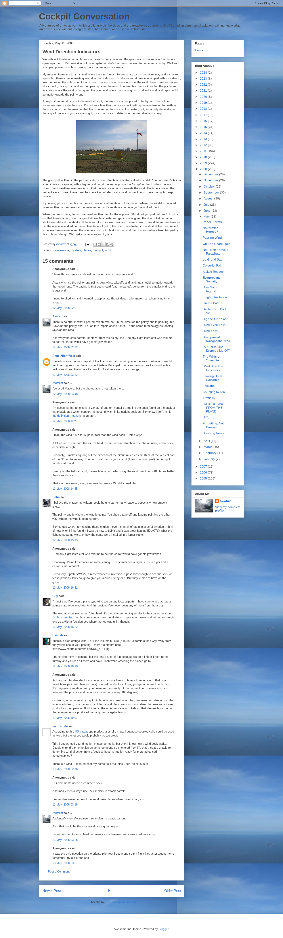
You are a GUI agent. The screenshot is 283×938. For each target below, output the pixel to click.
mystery (76, 250)
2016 (204, 121)
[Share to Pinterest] (112, 244)
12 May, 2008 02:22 (65, 347)
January (210, 459)
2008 (204, 169)
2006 (204, 472)
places (87, 250)
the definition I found (65, 415)
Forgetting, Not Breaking (213, 425)
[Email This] (95, 244)
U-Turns (208, 417)
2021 (204, 90)
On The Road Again (216, 244)
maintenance (61, 250)
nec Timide (60, 726)
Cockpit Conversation (84, 16)
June (207, 210)
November (211, 180)
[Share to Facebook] (107, 244)
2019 (204, 102)
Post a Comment (59, 871)
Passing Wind (212, 237)
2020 (204, 96)
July (207, 204)
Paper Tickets (212, 222)
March (208, 447)
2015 (204, 127)
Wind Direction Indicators (213, 368)
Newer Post (51, 891)
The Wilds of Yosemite (211, 358)
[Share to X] (103, 244)
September (212, 192)
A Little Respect (213, 271)
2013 (204, 139)
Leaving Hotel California (212, 378)
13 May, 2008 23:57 (65, 863)
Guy (55, 596)
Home (112, 891)
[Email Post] (87, 244)
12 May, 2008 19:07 (65, 717)
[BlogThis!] (99, 244)
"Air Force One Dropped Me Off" (216, 348)
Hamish (57, 635)
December (211, 174)
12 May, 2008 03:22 (65, 374)
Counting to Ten (214, 392)
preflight (98, 250)
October (210, 186)
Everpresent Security (211, 279)
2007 (204, 466)
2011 (203, 151)
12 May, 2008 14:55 (65, 488)
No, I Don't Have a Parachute (215, 251)
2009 (204, 163)
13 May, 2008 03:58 (65, 840)
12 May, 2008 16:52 (65, 627)
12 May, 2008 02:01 (65, 308)
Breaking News (213, 433)
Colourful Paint (213, 265)
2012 (204, 145)
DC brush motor (62, 617)
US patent (81, 731)
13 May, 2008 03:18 (65, 804)
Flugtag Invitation (215, 297)
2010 (204, 157)
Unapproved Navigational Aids (216, 339)
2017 (204, 115)
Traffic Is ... (210, 398)
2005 (204, 478)
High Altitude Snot (215, 319)
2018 (204, 108)
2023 (204, 78)
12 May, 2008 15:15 (65, 540)
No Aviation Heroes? (210, 229)
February (210, 453)
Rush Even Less (214, 325)
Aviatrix (57, 316)
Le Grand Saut (213, 259)
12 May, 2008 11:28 (64, 421)
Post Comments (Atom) (120, 902)
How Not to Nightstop (211, 289)
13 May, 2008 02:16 (65, 769)
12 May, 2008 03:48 (65, 394)
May (207, 216)
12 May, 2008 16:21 (65, 587)
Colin (56, 497)
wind (108, 250)
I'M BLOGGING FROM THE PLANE (213, 407)
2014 (204, 133)
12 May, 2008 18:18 (65, 666)
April (207, 441)
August (209, 198)
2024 (204, 72)
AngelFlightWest (63, 355)
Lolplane (209, 385)
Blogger (163, 929)
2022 (204, 84)
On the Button (212, 303)
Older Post (172, 891)
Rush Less (210, 331)
